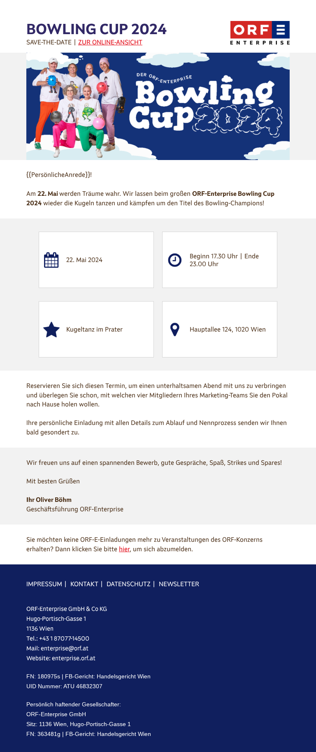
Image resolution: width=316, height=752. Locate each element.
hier (124, 549)
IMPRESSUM (44, 584)
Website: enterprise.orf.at (60, 658)
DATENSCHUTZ (129, 584)
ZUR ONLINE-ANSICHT (110, 42)
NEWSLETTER (179, 584)
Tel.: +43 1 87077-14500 (57, 638)
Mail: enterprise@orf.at (57, 648)
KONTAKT (84, 584)
